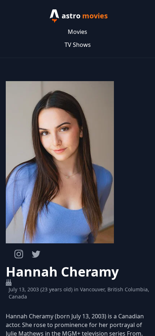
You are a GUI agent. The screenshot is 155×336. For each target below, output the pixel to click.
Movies (77, 32)
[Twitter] (36, 254)
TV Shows (78, 45)
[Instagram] (18, 254)
